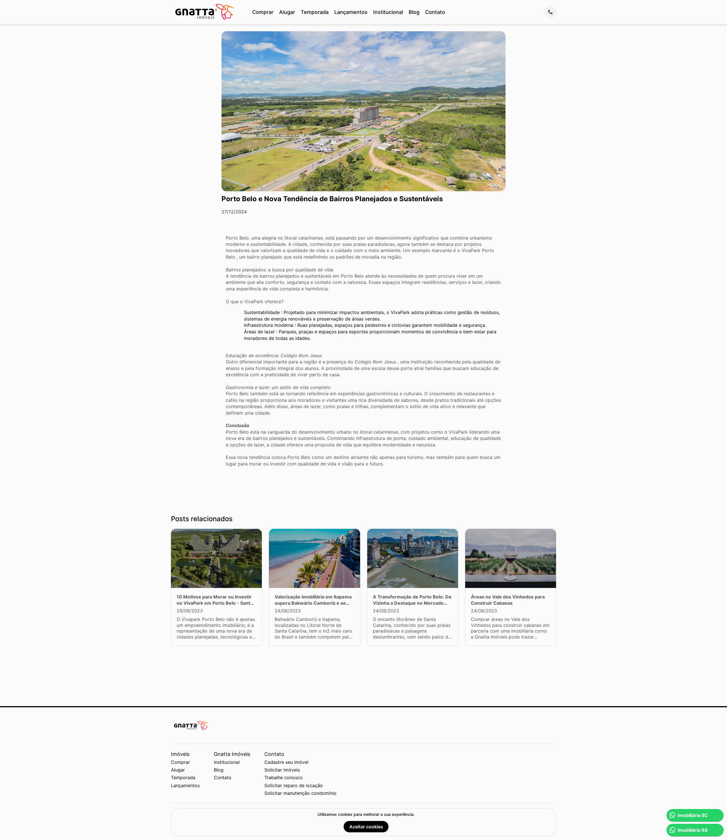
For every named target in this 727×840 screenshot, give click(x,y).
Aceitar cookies (366, 826)
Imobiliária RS (692, 830)
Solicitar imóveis (282, 770)
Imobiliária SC (693, 815)
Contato (435, 12)
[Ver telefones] (550, 12)
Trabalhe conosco (283, 777)
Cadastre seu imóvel (286, 762)
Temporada (315, 12)
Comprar (262, 12)
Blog (414, 12)
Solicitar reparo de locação (293, 785)
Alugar (287, 12)
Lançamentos (350, 12)
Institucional (388, 12)
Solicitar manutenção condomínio (300, 793)
